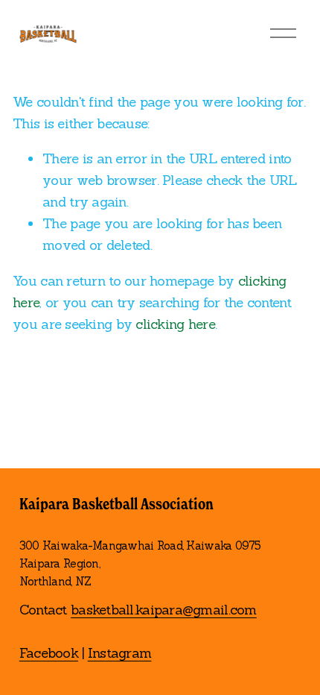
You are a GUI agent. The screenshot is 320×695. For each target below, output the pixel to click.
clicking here (175, 324)
